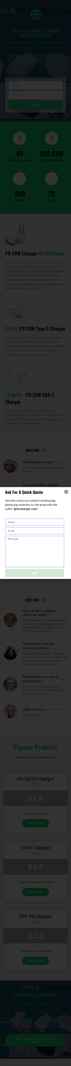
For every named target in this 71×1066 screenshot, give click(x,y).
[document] (35, 533)
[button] (66, 492)
